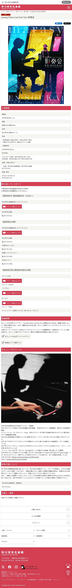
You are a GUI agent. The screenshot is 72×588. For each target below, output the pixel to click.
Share (59, 23)
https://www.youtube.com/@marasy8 (25, 457)
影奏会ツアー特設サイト (13, 342)
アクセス (4, 541)
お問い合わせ (36, 509)
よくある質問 (36, 516)
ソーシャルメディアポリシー (8, 579)
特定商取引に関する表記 (45, 579)
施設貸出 (4, 536)
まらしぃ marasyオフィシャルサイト (17, 336)
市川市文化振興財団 (11, 2)
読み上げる (66, 2)
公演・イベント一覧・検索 (22, 11)
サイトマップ (56, 579)
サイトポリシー (22, 579)
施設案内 (39, 536)
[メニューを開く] (2, 2)
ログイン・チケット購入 (68, 564)
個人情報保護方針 (32, 579)
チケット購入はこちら (14, 207)
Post (68, 23)
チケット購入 (40, 530)
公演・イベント (6, 530)
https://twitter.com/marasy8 (17, 459)
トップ (2, 11)
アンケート (36, 523)
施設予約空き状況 (68, 572)
